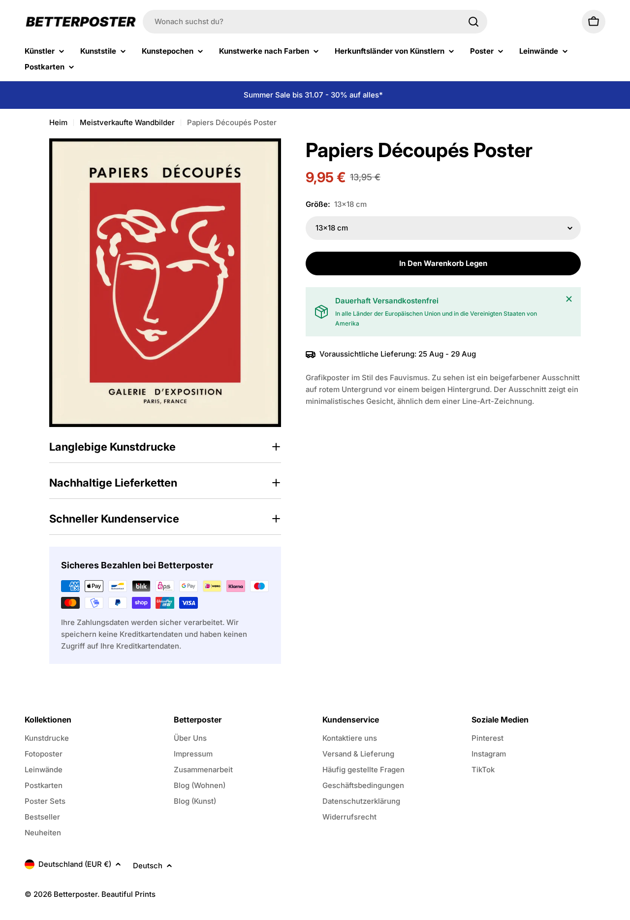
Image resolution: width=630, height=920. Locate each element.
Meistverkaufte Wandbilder (127, 122)
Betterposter (75, 894)
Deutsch (147, 865)
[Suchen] (473, 22)
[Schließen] (569, 299)
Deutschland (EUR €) (74, 864)
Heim (58, 122)
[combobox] (315, 21)
